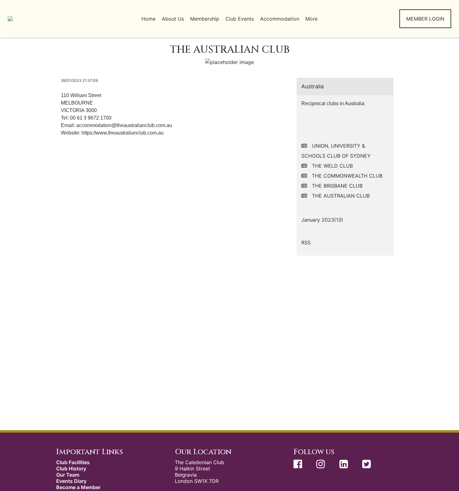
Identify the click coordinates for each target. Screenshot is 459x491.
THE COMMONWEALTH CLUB (347, 176)
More (311, 19)
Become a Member (78, 487)
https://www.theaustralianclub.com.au (122, 132)
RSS (306, 242)
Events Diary (71, 481)
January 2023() (322, 220)
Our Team (67, 475)
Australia (312, 86)
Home (148, 19)
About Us (173, 19)
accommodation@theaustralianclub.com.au (124, 125)
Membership (204, 19)
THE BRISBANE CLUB (337, 186)
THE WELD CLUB (332, 166)
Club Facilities (73, 462)
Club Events (239, 19)
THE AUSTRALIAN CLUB (341, 196)
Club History (71, 468)
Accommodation (279, 19)
